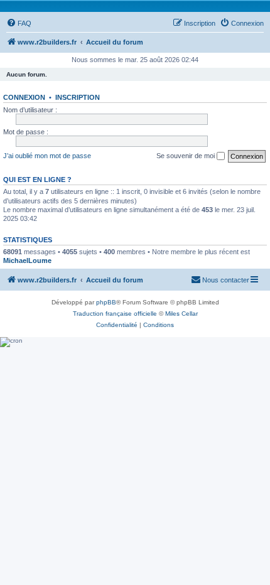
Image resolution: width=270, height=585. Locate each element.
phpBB (106, 302)
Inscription (77, 97)
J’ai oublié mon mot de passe (47, 155)
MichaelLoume (27, 260)
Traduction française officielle (115, 313)
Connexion (24, 97)
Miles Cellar (181, 313)
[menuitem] (18, 23)
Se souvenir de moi (186, 155)
